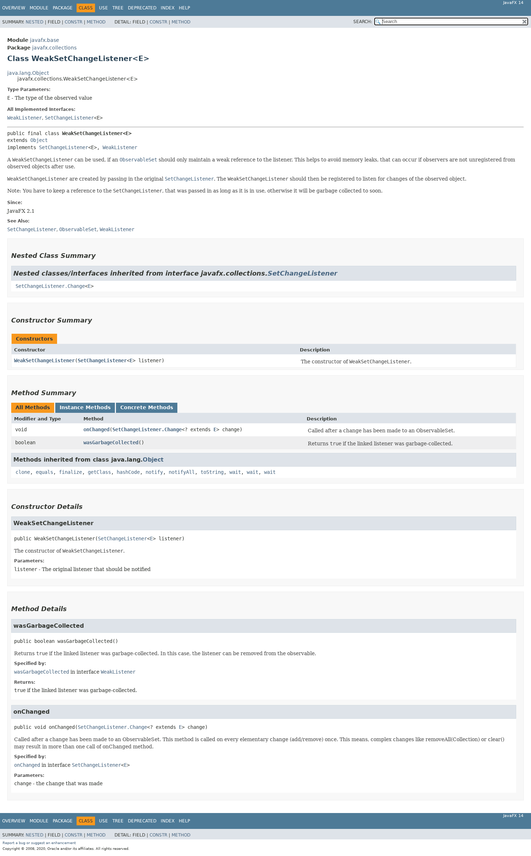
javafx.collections (54, 48)
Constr (73, 22)
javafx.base (44, 40)
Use (103, 7)
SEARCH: (362, 21)
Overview (13, 7)
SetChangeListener (69, 118)
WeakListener (24, 118)
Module (39, 7)
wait (235, 472)
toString (212, 472)
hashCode (128, 472)
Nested (34, 22)
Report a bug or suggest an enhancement (39, 843)
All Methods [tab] (33, 407)
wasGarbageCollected (110, 442)
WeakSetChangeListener (44, 360)
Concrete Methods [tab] (146, 407)
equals (44, 472)
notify (154, 472)
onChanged (96, 429)
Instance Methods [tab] (85, 407)
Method (96, 22)
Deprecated (142, 7)
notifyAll (182, 472)
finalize (70, 472)
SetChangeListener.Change (50, 286)
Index (167, 7)
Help (184, 7)
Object (39, 140)
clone (23, 472)
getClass (99, 472)
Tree (118, 7)
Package (63, 7)
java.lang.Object (28, 73)
